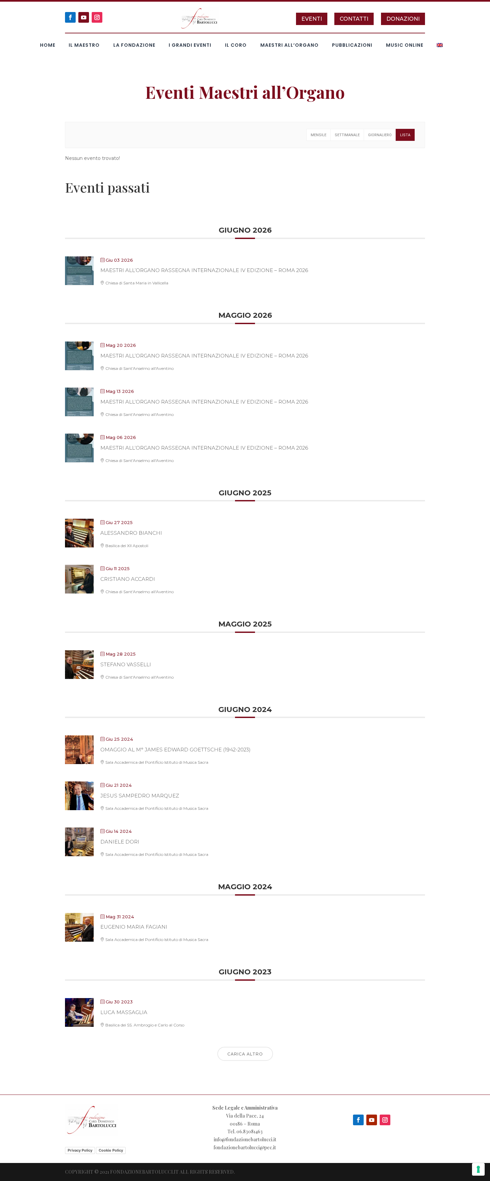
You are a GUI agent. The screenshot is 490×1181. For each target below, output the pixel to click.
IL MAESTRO (84, 45)
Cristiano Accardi (127, 579)
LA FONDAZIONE (134, 45)
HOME (47, 45)
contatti (354, 19)
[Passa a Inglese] (440, 46)
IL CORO (236, 45)
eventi (311, 19)
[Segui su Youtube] (83, 17)
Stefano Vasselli (125, 664)
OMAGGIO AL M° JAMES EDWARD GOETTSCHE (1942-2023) (175, 749)
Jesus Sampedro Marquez (139, 795)
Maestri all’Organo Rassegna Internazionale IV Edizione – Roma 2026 (204, 270)
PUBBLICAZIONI (352, 45)
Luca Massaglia (123, 1012)
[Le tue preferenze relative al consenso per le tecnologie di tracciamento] (478, 1169)
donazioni (403, 19)
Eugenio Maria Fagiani (133, 927)
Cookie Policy (111, 1150)
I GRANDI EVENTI (190, 45)
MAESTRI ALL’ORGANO (289, 45)
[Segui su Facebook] (70, 17)
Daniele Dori (119, 842)
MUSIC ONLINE (404, 45)
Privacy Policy (80, 1150)
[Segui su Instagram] (97, 17)
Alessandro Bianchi (131, 533)
